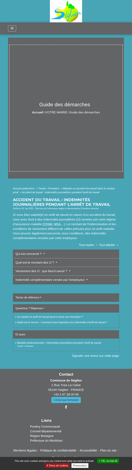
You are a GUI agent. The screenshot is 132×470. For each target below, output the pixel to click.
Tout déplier (109, 245)
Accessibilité (88, 450)
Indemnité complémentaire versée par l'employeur (50, 279)
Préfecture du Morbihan (46, 440)
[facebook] (66, 407)
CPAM (47, 224)
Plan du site (108, 450)
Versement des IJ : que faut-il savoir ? (41, 271)
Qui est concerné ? (28, 253)
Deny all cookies (58, 465)
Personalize (80, 465)
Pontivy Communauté (45, 426)
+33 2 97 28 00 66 (66, 394)
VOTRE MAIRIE (56, 112)
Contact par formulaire (66, 400)
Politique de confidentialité (58, 450)
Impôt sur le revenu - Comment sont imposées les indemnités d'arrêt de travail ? (62, 322)
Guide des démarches (84, 112)
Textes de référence (27, 297)
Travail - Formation (49, 188)
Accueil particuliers (24, 188)
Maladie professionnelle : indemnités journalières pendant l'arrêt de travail (59, 342)
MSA (57, 224)
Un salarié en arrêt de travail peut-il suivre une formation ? (50, 316)
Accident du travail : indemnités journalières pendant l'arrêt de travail (60, 192)
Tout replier (88, 245)
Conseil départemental (45, 431)
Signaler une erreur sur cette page (95, 355)
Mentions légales (25, 450)
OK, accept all (109, 461)
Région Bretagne (42, 436)
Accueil (37, 112)
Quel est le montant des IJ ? (35, 262)
